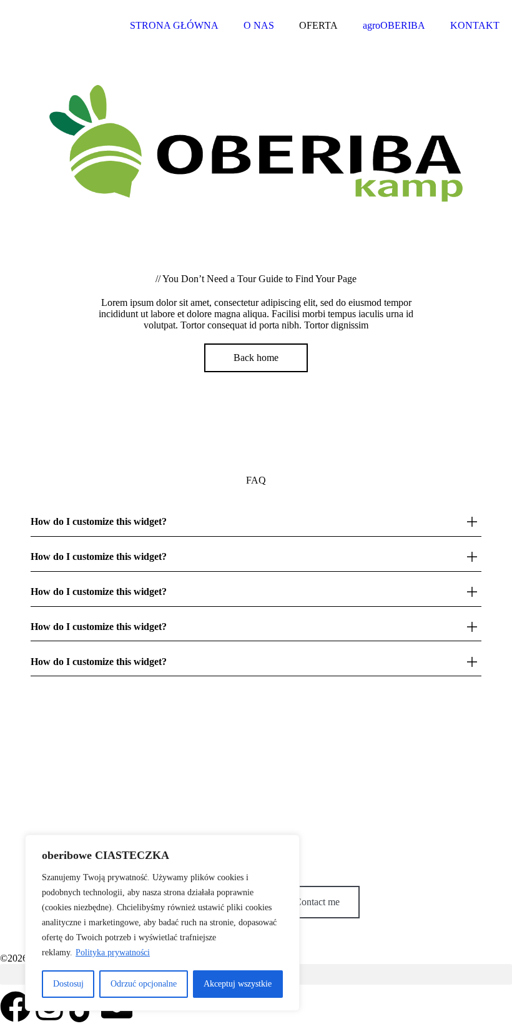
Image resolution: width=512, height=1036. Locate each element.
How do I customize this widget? (99, 521)
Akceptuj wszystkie (238, 983)
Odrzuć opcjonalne (144, 983)
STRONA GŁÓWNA (174, 25)
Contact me (317, 901)
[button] (256, 522)
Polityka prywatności (113, 952)
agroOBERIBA (394, 25)
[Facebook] (15, 1006)
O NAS (259, 25)
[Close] (286, 845)
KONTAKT (475, 25)
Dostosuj (68, 983)
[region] (162, 923)
